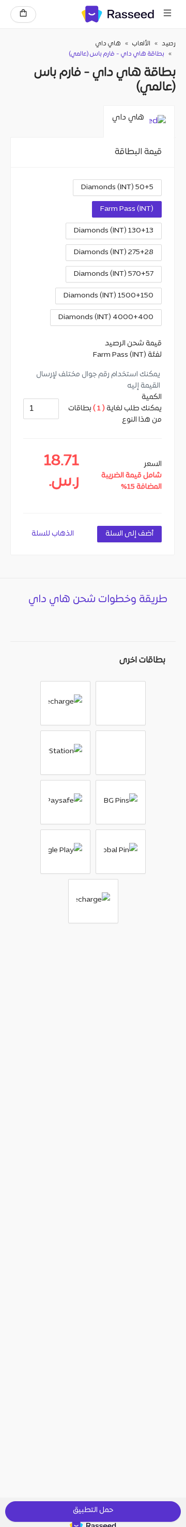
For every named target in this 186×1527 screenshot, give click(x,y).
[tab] (139, 121)
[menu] (167, 14)
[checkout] (23, 14)
